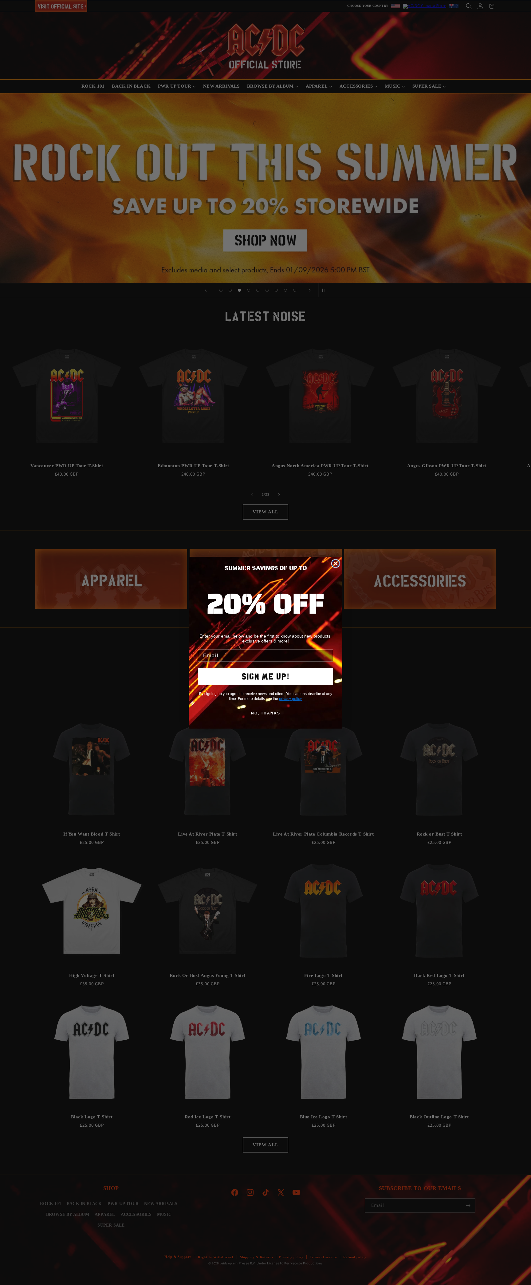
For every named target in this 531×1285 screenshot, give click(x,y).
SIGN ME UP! (266, 676)
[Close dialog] (335, 563)
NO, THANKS (265, 713)
